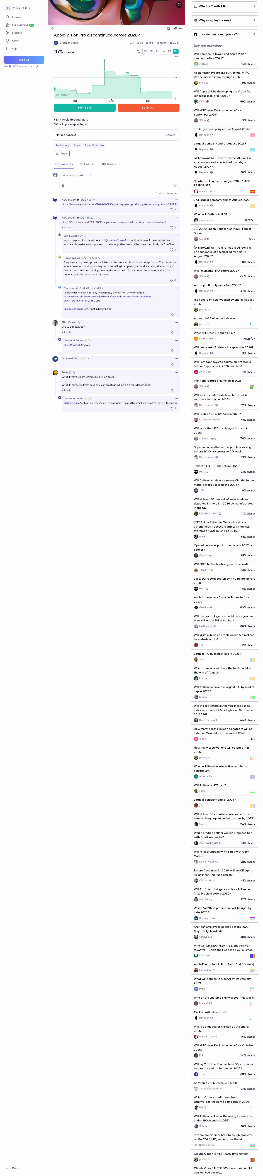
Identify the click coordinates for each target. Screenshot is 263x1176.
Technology (63, 145)
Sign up (24, 59)
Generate (170, 134)
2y (91, 217)
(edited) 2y (94, 257)
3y (79, 322)
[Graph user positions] (138, 51)
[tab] (64, 164)
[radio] (145, 51)
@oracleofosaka (115, 240)
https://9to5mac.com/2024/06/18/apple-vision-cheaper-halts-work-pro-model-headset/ (114, 222)
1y (93, 199)
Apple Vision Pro (94, 145)
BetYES (83, 107)
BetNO (147, 107)
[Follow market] (168, 28)
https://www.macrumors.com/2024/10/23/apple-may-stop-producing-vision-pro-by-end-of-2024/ (119, 204)
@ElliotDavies (72, 344)
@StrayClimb (71, 403)
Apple (77, 145)
